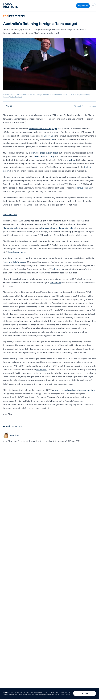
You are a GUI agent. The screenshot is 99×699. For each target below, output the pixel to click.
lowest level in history (44, 156)
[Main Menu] (93, 5)
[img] (4, 106)
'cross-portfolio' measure (14, 262)
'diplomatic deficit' (11, 228)
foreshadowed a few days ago (43, 128)
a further (71, 160)
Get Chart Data (10, 214)
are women (41, 369)
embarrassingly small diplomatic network (57, 228)
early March (55, 282)
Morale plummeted (17, 252)
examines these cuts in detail (44, 152)
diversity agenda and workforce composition (74, 390)
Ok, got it (85, 693)
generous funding (82, 187)
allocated (50, 139)
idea (56, 269)
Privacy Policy (65, 694)
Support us (83, 6)
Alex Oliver (10, 106)
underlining (49, 135)
